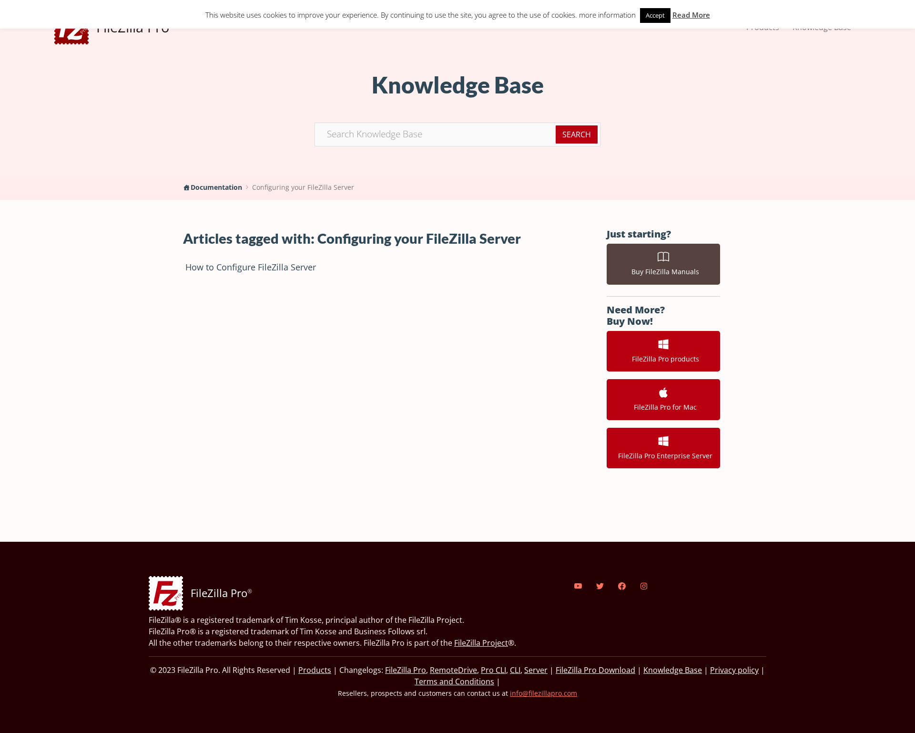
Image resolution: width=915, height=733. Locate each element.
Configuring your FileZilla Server (303, 187)
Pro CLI (493, 670)
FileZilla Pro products (663, 358)
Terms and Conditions (454, 681)
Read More (691, 15)
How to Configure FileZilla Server (250, 267)
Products (314, 670)
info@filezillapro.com (543, 693)
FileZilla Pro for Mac (663, 407)
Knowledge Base (672, 670)
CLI (515, 670)
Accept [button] (655, 15)
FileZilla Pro (405, 670)
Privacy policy (734, 670)
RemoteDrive (453, 670)
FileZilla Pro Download (595, 670)
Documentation (216, 187)
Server (536, 670)
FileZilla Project (481, 643)
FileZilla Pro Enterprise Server (663, 455)
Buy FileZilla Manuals (663, 271)
